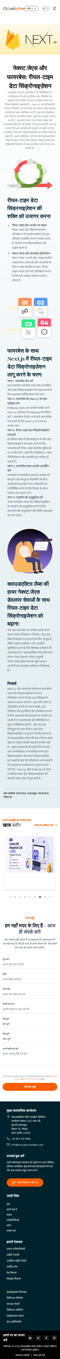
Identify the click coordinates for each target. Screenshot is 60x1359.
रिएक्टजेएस (43, 793)
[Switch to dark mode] (45, 8)
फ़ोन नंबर (7, 989)
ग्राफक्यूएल (32, 793)
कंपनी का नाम (8, 1004)
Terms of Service (32, 1079)
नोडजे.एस (7, 797)
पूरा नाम (6, 959)
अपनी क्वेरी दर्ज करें (10, 1048)
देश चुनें (6, 1019)
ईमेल (5, 974)
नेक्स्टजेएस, (21, 793)
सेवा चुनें (6, 1033)
